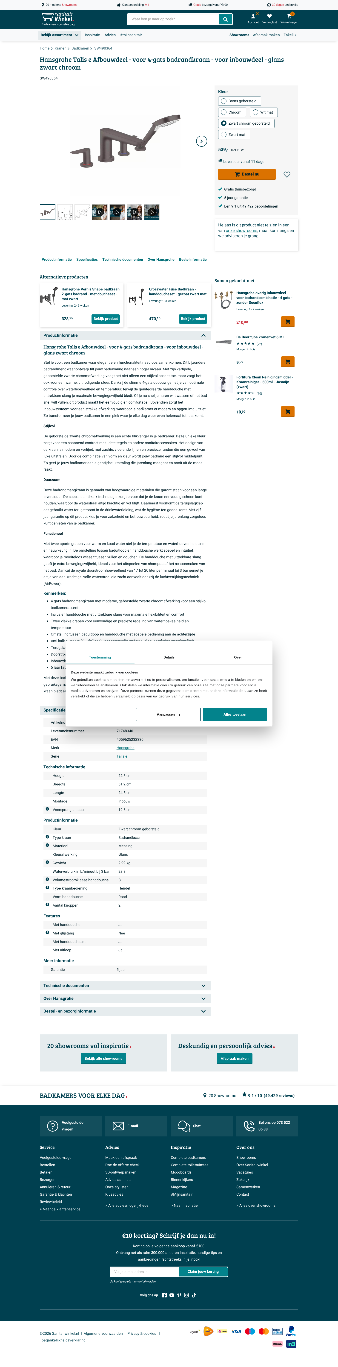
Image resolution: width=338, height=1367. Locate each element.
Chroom (235, 112)
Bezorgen (47, 1180)
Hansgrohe (126, 748)
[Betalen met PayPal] (291, 1331)
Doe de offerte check (122, 1165)
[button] (287, 174)
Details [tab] (169, 657)
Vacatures (244, 1172)
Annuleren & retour (55, 1187)
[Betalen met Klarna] (277, 1344)
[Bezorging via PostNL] (208, 1331)
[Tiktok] (194, 1295)
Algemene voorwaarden (103, 1333)
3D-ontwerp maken (120, 1172)
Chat (197, 1126)
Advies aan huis (118, 1180)
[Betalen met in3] (291, 1344)
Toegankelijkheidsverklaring (63, 1340)
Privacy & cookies (142, 1333)
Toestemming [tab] (100, 657)
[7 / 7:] (152, 212)
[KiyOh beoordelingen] (195, 1331)
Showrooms (239, 35)
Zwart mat (237, 134)
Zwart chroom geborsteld (249, 123)
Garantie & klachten (56, 1194)
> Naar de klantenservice (60, 1209)
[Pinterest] (179, 1295)
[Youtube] (172, 1295)
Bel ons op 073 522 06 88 (274, 1126)
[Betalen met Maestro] (250, 1331)
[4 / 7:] (100, 212)
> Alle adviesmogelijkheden (128, 1205)
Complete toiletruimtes (189, 1165)
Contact (242, 1194)
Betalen (46, 1172)
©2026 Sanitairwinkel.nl (59, 1333)
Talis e (122, 756)
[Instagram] (186, 1295)
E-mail (132, 1126)
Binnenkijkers (182, 1180)
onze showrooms (241, 230)
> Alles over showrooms (255, 1205)
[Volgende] (201, 141)
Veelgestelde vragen (72, 1126)
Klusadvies (114, 1194)
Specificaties (87, 259)
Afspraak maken (266, 35)
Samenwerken (248, 1187)
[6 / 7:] (134, 212)
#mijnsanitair (131, 35)
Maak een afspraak (121, 1157)
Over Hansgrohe (161, 259)
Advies (110, 35)
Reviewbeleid (51, 1202)
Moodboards (181, 1172)
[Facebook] (164, 1295)
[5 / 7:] (117, 212)
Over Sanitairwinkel (252, 1165)
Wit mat (266, 112)
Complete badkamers (188, 1157)
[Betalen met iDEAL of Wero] (222, 1331)
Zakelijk (290, 35)
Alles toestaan (234, 714)
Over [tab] (238, 657)
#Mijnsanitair (181, 1194)
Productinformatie (57, 259)
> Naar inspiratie (184, 1205)
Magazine (179, 1187)
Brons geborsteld (242, 101)
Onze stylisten (117, 1187)
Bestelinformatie (193, 259)
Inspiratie (92, 35)
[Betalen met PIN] (277, 1331)
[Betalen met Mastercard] (264, 1331)
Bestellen (47, 1165)
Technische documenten (122, 259)
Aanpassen (166, 714)
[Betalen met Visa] (236, 1331)
